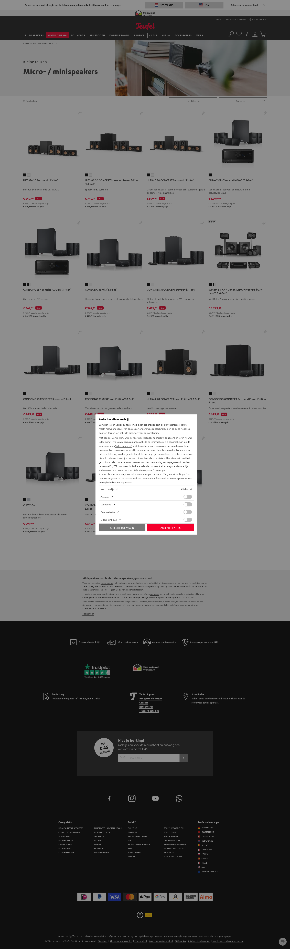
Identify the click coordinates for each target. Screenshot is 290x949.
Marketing (106, 504)
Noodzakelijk (107, 489)
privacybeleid (106, 482)
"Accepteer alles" (145, 458)
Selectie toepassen (122, 527)
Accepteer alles (170, 527)
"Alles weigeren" (123, 445)
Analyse (105, 496)
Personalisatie (108, 512)
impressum (126, 482)
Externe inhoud (109, 519)
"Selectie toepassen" (143, 470)
